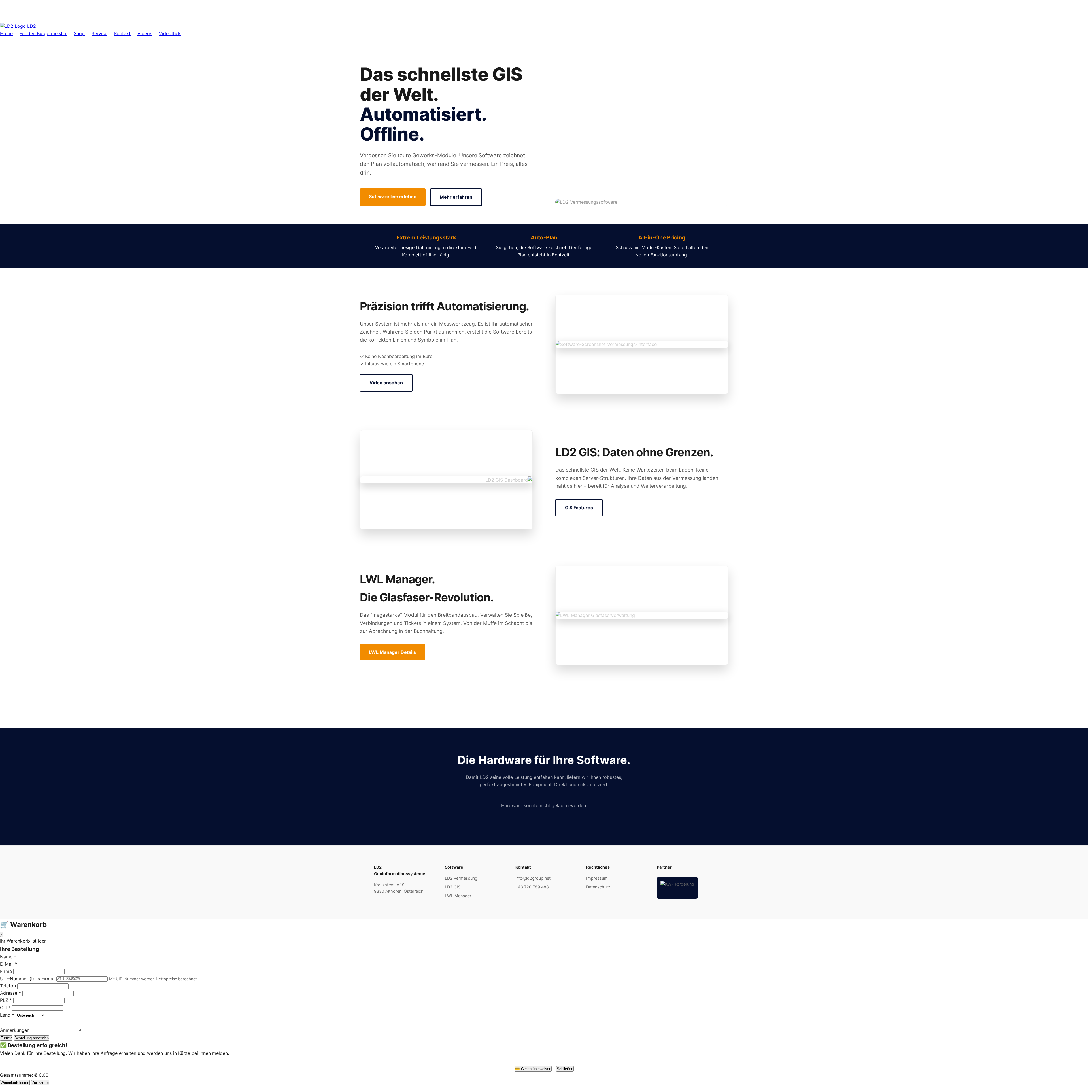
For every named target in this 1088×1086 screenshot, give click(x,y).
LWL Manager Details (392, 652)
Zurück (6, 1038)
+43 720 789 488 (532, 887)
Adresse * (10, 993)
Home (6, 33)
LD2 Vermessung (461, 878)
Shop (79, 33)
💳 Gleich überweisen (533, 1069)
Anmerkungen (14, 1030)
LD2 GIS (452, 887)
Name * (8, 957)
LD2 (31, 26)
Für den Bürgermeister (43, 33)
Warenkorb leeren (15, 1083)
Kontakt (122, 33)
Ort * (5, 1007)
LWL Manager (458, 895)
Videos (144, 33)
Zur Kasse (40, 1083)
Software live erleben (392, 196)
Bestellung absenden (31, 1038)
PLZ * (6, 1000)
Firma (6, 971)
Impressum (597, 878)
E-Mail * (8, 964)
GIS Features (579, 507)
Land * (7, 1015)
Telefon (8, 986)
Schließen (565, 1069)
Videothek (170, 33)
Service (99, 33)
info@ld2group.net (533, 878)
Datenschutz (598, 887)
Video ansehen (386, 382)
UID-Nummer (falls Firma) (27, 978)
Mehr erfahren (456, 197)
